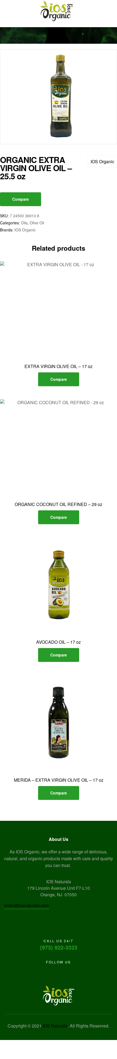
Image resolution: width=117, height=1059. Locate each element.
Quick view (65, 354)
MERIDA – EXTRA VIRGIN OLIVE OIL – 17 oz (58, 780)
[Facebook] (43, 972)
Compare (20, 199)
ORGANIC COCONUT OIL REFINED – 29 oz (58, 504)
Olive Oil (37, 222)
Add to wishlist (52, 354)
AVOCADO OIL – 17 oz (58, 642)
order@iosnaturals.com (26, 905)
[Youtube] (52, 972)
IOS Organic (102, 161)
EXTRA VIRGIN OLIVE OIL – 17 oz (58, 366)
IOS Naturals (55, 1026)
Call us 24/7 (58, 940)
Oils (24, 222)
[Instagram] (71, 972)
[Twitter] (62, 972)
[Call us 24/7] (58, 926)
